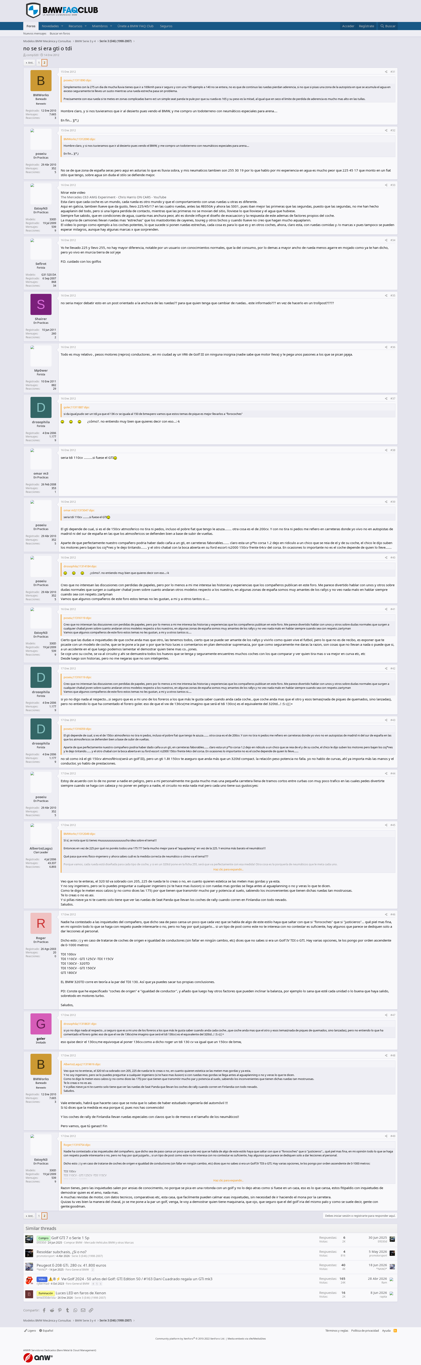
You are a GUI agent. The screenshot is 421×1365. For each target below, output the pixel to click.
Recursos (75, 26)
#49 (393, 1136)
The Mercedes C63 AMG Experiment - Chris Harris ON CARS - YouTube (113, 197)
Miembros (100, 26)
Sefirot (41, 263)
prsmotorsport (45, 1256)
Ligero (31, 1330)
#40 (393, 557)
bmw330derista (46, 1298)
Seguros (166, 26)
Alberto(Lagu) (41, 848)
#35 (393, 295)
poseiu (41, 153)
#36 (393, 347)
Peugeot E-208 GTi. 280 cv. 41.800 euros (71, 1265)
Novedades (50, 26)
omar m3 (41, 473)
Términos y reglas (336, 1330)
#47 (393, 1015)
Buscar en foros (60, 33)
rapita (383, 1296)
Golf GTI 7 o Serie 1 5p (70, 1237)
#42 (393, 668)
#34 (393, 240)
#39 (393, 502)
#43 (393, 720)
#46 (393, 914)
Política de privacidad (365, 1330)
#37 (393, 398)
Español (47, 1330)
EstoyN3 (41, 208)
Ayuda (386, 1330)
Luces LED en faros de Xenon (81, 1292)
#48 (393, 1055)
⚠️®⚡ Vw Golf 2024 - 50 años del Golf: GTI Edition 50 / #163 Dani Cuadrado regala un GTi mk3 (130, 1278)
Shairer (41, 318)
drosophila (41, 422)
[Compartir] (386, 71)
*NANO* (42, 1269)
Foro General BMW (77, 1269)
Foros (31, 26)
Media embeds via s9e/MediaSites (247, 1338)
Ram (384, 1282)
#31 (393, 72)
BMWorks (41, 95)
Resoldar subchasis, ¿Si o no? (61, 1251)
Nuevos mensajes (34, 33)
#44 (393, 773)
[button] (62, 26)
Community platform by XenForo (190, 1338)
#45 (393, 825)
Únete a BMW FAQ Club (135, 26)
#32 (393, 130)
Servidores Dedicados (43, 1350)
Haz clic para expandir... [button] (228, 869)
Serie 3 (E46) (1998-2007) (87, 1256)
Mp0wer (41, 370)
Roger (41, 938)
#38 (393, 450)
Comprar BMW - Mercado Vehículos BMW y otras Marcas (99, 1242)
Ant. (30, 63)
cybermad (43, 1283)
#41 (393, 609)
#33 (393, 185)
